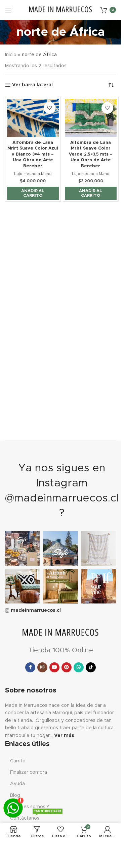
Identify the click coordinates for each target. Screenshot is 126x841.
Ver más (64, 735)
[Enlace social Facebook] (30, 667)
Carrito (18, 761)
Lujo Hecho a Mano (33, 174)
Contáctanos (35, 817)
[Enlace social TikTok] (91, 667)
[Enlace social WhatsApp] (79, 667)
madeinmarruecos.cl (36, 610)
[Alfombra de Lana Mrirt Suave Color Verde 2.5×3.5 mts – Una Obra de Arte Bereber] (91, 118)
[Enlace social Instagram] (42, 667)
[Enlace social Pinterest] (66, 667)
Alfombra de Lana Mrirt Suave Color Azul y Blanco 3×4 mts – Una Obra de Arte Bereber (32, 155)
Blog (15, 795)
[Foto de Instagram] (22, 548)
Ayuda (17, 783)
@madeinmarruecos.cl (62, 498)
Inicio (10, 55)
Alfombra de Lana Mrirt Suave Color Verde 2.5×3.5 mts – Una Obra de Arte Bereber (91, 155)
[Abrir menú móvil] (8, 10)
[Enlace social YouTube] (54, 667)
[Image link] (60, 633)
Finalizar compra (28, 772)
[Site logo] (60, 9)
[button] (33, 193)
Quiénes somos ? (29, 807)
